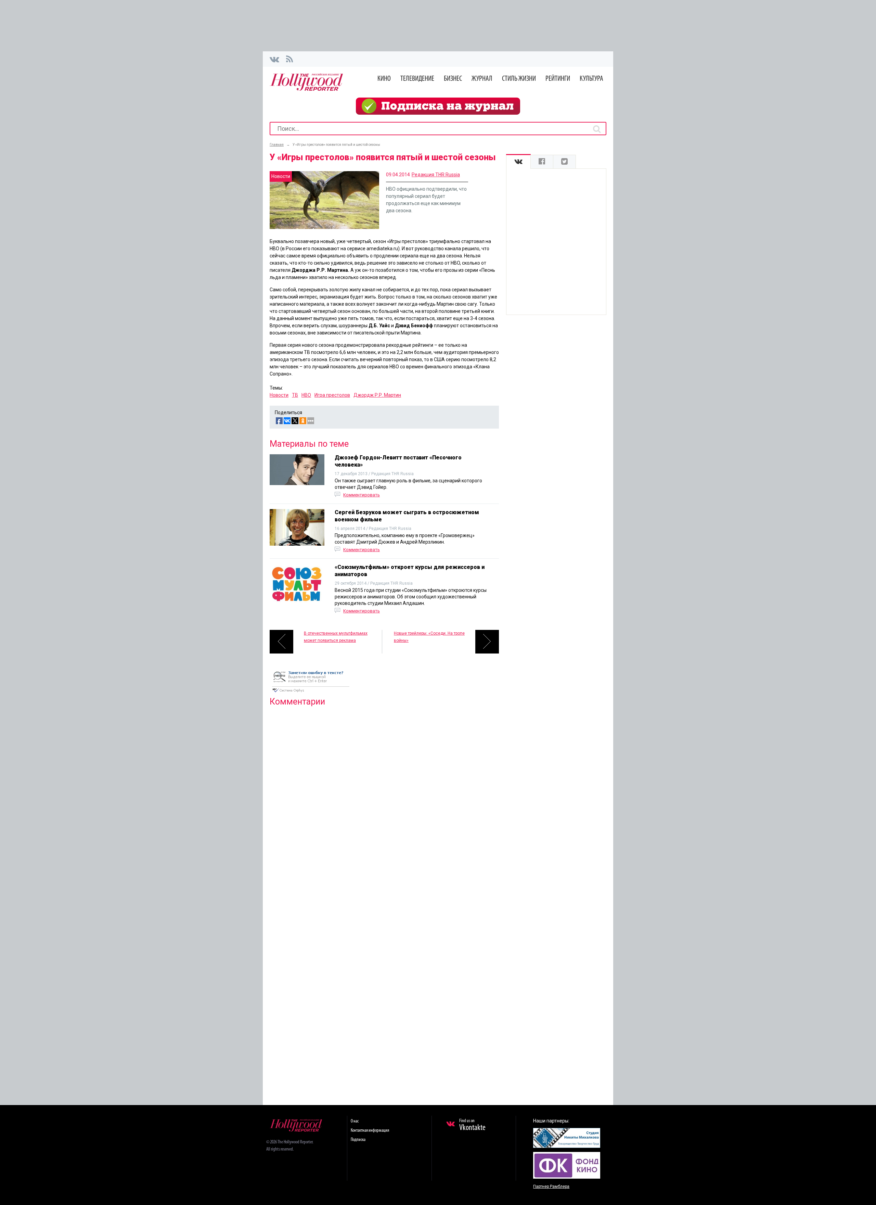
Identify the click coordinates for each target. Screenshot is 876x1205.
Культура (591, 79)
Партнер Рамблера (551, 1186)
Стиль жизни (519, 79)
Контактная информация (370, 1130)
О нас (355, 1121)
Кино (384, 79)
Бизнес (453, 79)
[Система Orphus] (311, 693)
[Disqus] (384, 799)
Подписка (358, 1139)
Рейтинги (557, 79)
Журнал (482, 79)
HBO (306, 395)
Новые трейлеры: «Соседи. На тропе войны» (429, 637)
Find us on (472, 1125)
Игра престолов (332, 395)
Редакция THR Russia (436, 174)
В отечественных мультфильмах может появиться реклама (336, 637)
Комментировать (361, 494)
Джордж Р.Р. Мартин (377, 395)
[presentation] (518, 161)
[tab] (518, 162)
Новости (279, 395)
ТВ (295, 395)
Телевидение (417, 79)
